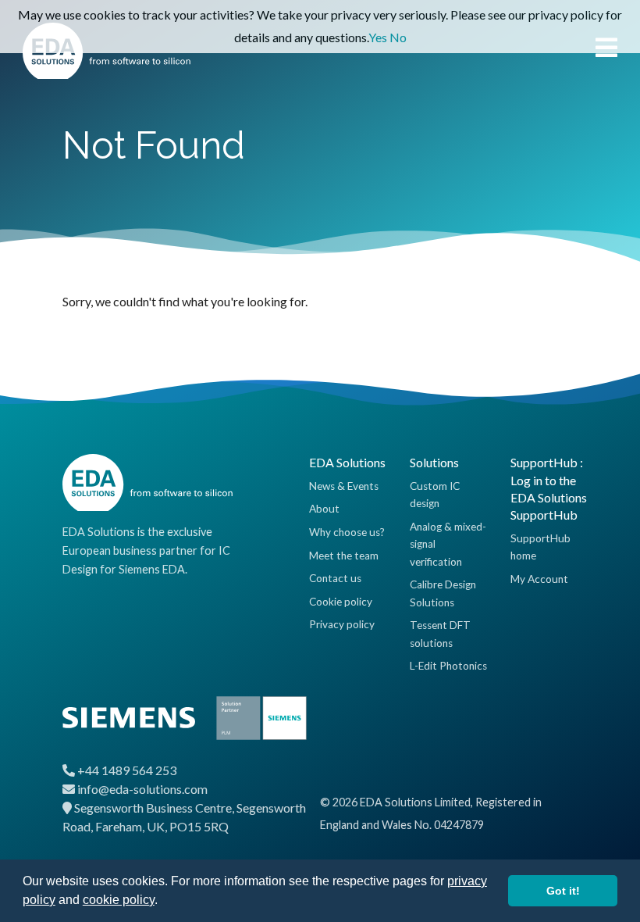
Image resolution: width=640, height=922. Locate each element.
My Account (539, 579)
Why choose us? (347, 532)
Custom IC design (435, 494)
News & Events (344, 486)
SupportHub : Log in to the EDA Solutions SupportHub (548, 488)
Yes (377, 37)
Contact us (335, 578)
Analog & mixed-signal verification (448, 544)
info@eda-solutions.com (142, 788)
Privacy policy (342, 624)
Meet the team (344, 555)
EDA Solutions (347, 462)
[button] (163, 901)
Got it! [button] (563, 890)
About (324, 508)
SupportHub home (540, 547)
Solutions (434, 462)
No (398, 37)
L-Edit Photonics (448, 665)
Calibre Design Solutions (443, 593)
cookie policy (119, 899)
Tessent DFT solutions (440, 634)
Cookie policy (340, 601)
